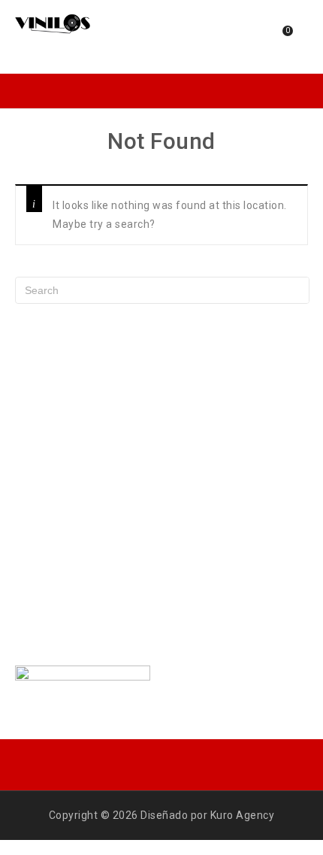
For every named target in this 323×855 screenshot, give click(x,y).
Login (242, 37)
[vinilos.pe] (52, 23)
